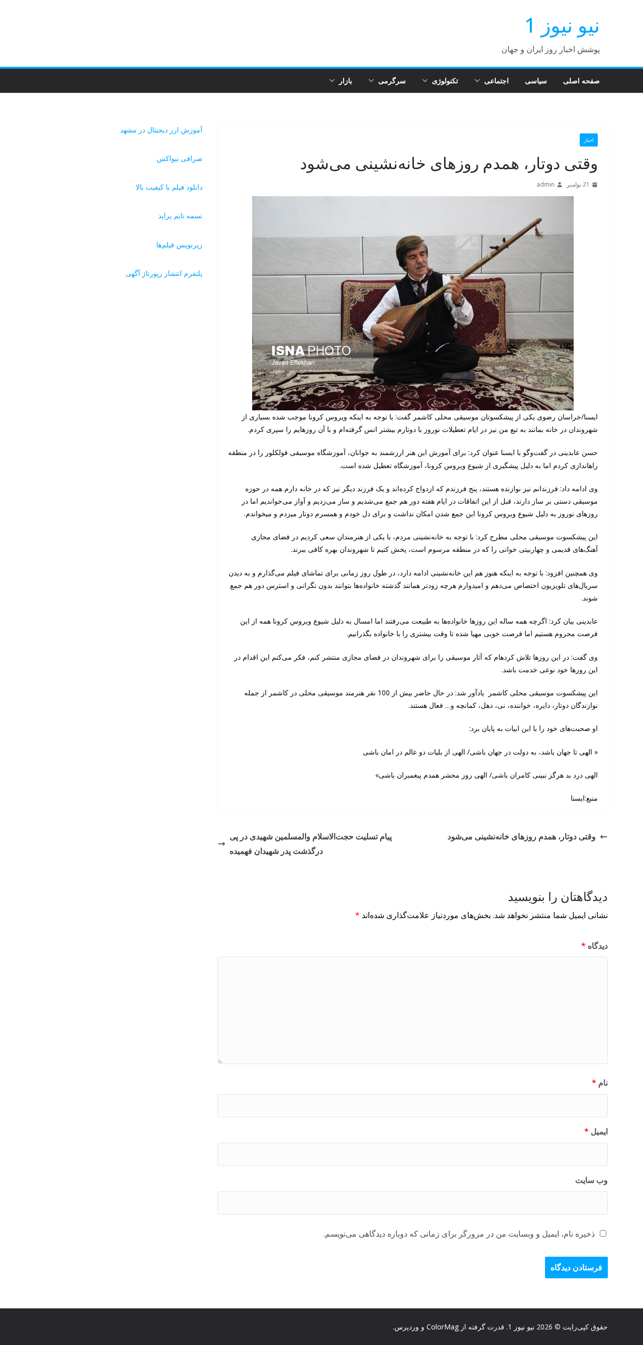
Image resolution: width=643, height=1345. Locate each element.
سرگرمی (392, 80)
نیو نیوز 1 (562, 25)
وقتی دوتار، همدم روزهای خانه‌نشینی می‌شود (522, 836)
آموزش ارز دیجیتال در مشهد (161, 129)
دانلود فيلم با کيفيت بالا (169, 187)
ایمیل (596, 1131)
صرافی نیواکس (179, 158)
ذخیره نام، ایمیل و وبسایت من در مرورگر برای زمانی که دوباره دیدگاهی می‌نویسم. (459, 1233)
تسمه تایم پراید (180, 215)
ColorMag (442, 1326)
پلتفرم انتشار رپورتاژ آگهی (164, 273)
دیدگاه (594, 945)
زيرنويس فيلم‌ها (179, 244)
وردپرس (406, 1326)
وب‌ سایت (591, 1179)
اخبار (589, 139)
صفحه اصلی (581, 80)
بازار (345, 80)
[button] (479, 81)
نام (600, 1082)
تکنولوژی (445, 80)
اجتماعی (496, 80)
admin (546, 184)
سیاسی (536, 80)
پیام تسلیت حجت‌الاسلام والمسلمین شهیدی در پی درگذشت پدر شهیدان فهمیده (311, 843)
